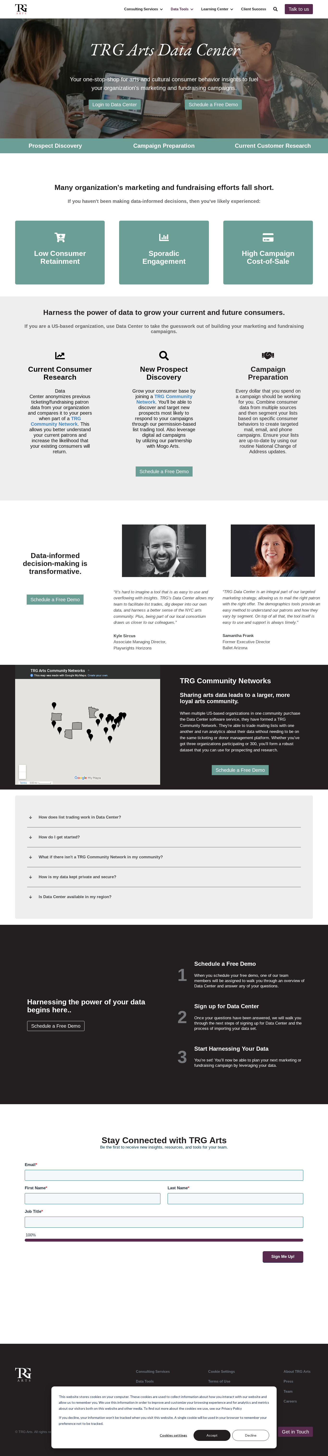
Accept (212, 1435)
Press (288, 1381)
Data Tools (179, 9)
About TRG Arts (297, 1371)
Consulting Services (141, 9)
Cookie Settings (221, 1371)
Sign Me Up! (283, 1256)
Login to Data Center (114, 104)
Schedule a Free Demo (213, 104)
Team (288, 1391)
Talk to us (299, 9)
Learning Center (214, 9)
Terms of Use (219, 1381)
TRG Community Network (56, 421)
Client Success (253, 9)
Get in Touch (295, 1431)
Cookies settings (173, 1435)
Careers (290, 1401)
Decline (250, 1435)
